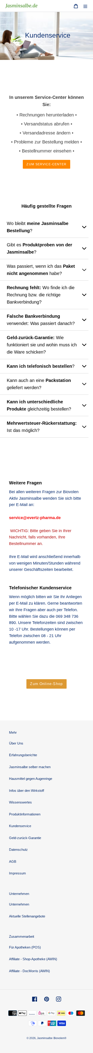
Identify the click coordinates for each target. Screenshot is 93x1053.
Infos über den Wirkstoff (26, 790)
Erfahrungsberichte (23, 755)
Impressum (17, 873)
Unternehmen (19, 904)
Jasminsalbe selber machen (30, 767)
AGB (12, 861)
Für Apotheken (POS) (25, 947)
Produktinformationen (24, 814)
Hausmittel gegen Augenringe (30, 779)
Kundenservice (20, 826)
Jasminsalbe (45, 1038)
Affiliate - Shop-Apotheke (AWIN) (33, 959)
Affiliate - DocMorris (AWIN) (29, 971)
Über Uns (16, 743)
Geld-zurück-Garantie (25, 838)
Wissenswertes (20, 802)
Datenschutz (18, 849)
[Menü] (85, 6)
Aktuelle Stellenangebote (27, 916)
